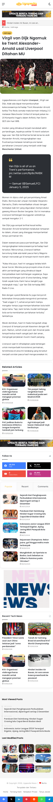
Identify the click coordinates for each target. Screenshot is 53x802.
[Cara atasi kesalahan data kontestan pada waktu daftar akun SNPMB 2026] (10, 768)
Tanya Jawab (44, 792)
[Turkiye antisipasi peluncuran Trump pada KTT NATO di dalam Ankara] (26, 768)
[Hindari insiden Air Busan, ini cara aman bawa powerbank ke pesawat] (39, 660)
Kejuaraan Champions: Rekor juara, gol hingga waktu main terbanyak (34, 542)
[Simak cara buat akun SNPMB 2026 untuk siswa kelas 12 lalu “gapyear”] (10, 748)
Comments (43, 486)
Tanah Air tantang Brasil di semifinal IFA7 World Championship (39, 641)
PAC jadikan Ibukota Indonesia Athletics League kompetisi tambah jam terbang (12, 426)
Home (6, 27)
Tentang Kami (15, 792)
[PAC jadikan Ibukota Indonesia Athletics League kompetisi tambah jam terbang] (13, 413)
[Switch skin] (49, 5)
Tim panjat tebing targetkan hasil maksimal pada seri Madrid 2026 (37, 393)
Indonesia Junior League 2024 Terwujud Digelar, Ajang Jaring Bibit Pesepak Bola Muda (35, 528)
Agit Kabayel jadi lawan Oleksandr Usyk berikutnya (38, 425)
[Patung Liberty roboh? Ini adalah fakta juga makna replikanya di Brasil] (43, 758)
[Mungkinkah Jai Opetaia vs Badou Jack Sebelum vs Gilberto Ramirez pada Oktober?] (10, 556)
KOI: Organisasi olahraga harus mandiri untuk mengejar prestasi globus (11, 394)
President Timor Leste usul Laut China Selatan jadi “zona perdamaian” (13, 642)
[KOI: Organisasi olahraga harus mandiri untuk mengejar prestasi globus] (13, 380)
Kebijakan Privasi (30, 792)
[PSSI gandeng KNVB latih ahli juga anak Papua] (43, 768)
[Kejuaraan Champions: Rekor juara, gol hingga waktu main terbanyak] (10, 543)
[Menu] (3, 5)
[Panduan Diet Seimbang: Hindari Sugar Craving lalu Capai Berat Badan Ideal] (10, 515)
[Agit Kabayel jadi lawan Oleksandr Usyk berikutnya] (39, 413)
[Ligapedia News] (26, 4)
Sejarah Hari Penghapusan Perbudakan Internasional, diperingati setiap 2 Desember (33, 499)
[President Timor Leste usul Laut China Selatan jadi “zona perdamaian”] (13, 629)
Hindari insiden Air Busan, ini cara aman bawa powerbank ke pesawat (38, 673)
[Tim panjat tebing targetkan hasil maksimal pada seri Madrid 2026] (39, 380)
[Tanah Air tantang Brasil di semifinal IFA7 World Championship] (39, 629)
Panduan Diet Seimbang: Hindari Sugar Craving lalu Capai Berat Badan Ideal (33, 514)
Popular (8, 486)
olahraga (14, 27)
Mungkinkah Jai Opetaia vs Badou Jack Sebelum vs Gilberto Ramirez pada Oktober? (33, 556)
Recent (25, 486)
